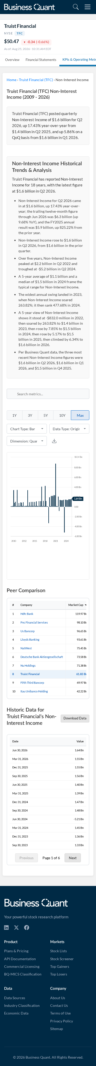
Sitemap (56, 1029)
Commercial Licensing (21, 967)
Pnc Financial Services (34, 622)
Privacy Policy (61, 1021)
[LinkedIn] (6, 927)
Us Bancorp (27, 631)
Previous (26, 858)
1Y (14, 415)
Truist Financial (30, 674)
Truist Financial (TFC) (36, 80)
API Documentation (20, 959)
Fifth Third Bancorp (32, 682)
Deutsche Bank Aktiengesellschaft (41, 656)
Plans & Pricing (16, 951)
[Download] (54, 441)
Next (73, 858)
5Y (46, 415)
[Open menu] (87, 6)
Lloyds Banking (29, 639)
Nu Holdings (28, 665)
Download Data (75, 718)
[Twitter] (16, 927)
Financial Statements (41, 60)
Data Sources (14, 998)
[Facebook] (26, 927)
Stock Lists (58, 951)
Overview (12, 60)
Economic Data (16, 1013)
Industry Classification (22, 1006)
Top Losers (58, 974)
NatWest (26, 648)
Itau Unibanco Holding (34, 691)
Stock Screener (62, 959)
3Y (30, 415)
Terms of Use (60, 1013)
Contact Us (59, 1006)
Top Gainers (59, 967)
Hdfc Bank (26, 613)
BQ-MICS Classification (22, 974)
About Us (57, 998)
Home (11, 80)
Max (80, 415)
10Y (62, 415)
